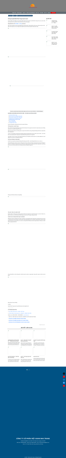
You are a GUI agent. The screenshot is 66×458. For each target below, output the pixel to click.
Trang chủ (14, 12)
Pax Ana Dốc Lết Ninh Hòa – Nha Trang (15, 117)
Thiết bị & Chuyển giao (30, 12)
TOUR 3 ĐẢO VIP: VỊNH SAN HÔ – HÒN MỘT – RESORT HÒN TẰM (20, 313)
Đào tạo (37, 12)
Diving (20, 23)
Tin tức (45, 12)
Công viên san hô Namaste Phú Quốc (15, 118)
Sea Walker (17, 23)
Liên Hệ (49, 12)
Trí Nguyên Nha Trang (13, 122)
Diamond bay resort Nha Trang (14, 119)
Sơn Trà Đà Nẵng (12, 120)
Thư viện (41, 12)
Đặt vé (53, 12)
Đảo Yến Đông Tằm (12, 121)
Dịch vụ (24, 12)
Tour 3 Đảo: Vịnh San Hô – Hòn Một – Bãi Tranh (16, 311)
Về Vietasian (19, 12)
